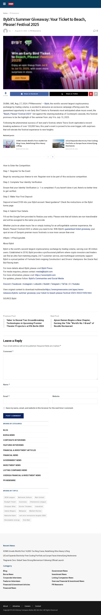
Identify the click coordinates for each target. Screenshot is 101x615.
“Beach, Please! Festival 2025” (17, 114)
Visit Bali (26, 520)
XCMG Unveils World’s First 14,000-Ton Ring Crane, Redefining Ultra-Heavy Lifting (31, 143)
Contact (38, 606)
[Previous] (48, 157)
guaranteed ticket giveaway (77, 229)
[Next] (53, 157)
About (5, 606)
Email (6, 396)
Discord (6, 284)
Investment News (12, 465)
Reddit (46, 284)
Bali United (39, 497)
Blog (5, 430)
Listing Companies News (15, 470)
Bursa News (9, 435)
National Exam (10, 515)
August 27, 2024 (21, 31)
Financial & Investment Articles (19, 450)
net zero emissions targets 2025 (32, 515)
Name (6, 384)
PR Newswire (14, 13)
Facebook (16, 284)
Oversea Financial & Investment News (22, 475)
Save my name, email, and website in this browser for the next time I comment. (40, 408)
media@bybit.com (44, 271)
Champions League (38, 502)
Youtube (76, 284)
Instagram (27, 284)
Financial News (10, 455)
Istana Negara (10, 511)
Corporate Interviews (14, 440)
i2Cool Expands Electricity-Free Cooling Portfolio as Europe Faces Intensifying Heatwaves (82, 143)
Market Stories (35, 511)
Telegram (55, 284)
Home (5, 13)
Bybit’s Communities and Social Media (46, 278)
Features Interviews (13, 445)
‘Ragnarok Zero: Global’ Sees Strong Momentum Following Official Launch (33, 560)
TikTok (64, 284)
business (23, 502)
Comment (8, 351)
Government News (12, 460)
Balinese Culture (25, 497)
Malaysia (22, 511)
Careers (27, 606)
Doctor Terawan (25, 506)
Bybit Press (46, 268)
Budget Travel (10, 502)
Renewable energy (12, 520)
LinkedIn (38, 284)
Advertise (16, 606)
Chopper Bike (10, 506)
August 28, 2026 (22, 149)
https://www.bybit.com (45, 275)
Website (55, 396)
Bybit (46, 103)
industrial (39, 506)
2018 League (9, 497)
